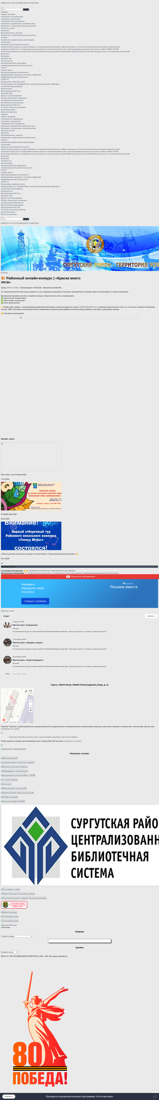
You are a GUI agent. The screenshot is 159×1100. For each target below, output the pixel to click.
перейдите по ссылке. (10, 729)
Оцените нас (6, 58)
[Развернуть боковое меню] (2, 563)
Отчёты (4, 37)
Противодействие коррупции (13, 63)
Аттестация (5, 42)
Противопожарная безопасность (15, 72)
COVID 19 (5, 79)
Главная (4, 12)
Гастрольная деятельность (12, 100)
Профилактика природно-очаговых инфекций (21, 75)
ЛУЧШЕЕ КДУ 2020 (9, 514)
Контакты (5, 54)
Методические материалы (12, 102)
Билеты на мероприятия (11, 95)
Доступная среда (8, 109)
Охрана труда (7, 70)
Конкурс (4, 272)
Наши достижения (9, 112)
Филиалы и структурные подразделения (18, 26)
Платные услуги (8, 28)
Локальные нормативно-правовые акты (18, 23)
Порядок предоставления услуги (15, 44)
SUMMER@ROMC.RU (87, 307)
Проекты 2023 (7, 93)
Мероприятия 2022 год (10, 105)
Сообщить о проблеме (35, 601)
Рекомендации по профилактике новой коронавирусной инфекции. (30, 84)
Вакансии (5, 30)
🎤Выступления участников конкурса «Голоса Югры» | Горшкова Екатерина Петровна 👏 (39, 554)
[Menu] (2, 7)
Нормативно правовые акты (13, 81)
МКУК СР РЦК (13, 287)
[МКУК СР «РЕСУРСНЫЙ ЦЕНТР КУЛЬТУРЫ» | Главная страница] (20, 3)
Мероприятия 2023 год (10, 91)
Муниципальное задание (12, 33)
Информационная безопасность (14, 77)
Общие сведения (8, 14)
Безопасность (6, 61)
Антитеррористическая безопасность (17, 65)
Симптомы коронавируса (12, 86)
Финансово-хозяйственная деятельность (18, 35)
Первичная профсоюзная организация (17, 40)
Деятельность (6, 88)
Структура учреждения (11, 19)
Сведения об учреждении (12, 16)
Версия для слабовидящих (82, 576)
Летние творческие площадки (14, 98)
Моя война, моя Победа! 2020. (14, 475)
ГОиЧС (4, 68)
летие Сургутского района (14, 107)
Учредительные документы (13, 21)
